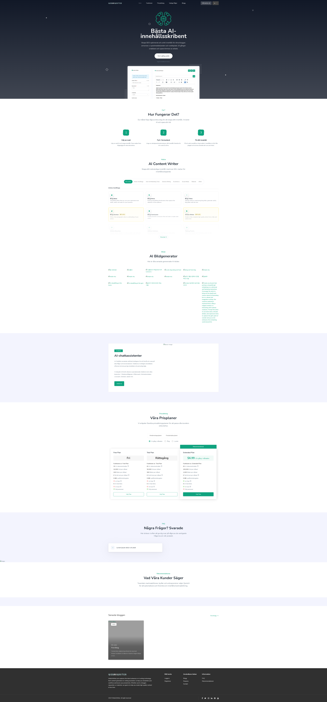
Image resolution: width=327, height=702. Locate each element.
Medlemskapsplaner (156, 435)
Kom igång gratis (163, 56)
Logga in (167, 678)
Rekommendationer (208, 681)
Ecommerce (176, 181)
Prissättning (160, 3)
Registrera (168, 681)
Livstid (176, 441)
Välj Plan (128, 494)
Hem (140, 3)
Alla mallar (128, 181)
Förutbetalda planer (172, 435)
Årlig (168, 441)
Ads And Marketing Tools (153, 181)
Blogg (183, 3)
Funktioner (149, 3)
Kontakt (185, 684)
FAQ (203, 678)
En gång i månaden (156, 441)
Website (194, 181)
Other (200, 181)
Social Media (185, 181)
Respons (186, 681)
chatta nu (119, 384)
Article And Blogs (138, 181)
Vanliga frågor (173, 3)
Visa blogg (213, 616)
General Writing (166, 181)
